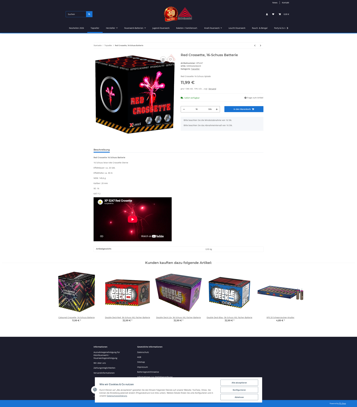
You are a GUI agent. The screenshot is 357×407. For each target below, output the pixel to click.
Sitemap (141, 362)
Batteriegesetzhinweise (148, 372)
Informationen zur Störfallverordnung (155, 377)
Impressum (142, 367)
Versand (212, 88)
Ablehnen (239, 397)
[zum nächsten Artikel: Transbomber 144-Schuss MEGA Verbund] (260, 45)
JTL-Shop (342, 403)
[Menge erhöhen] (217, 109)
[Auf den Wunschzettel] (170, 59)
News (275, 2)
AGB (139, 357)
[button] (267, 14)
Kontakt (285, 2)
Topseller (195, 69)
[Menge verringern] (184, 109)
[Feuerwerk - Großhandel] (178, 14)
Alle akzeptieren (239, 382)
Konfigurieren (239, 390)
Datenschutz (143, 352)
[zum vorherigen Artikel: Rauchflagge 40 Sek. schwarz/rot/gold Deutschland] (255, 45)
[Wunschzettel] (273, 14)
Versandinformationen (104, 373)
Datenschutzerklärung (117, 396)
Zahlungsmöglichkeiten (104, 368)
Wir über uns (100, 363)
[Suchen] (89, 14)
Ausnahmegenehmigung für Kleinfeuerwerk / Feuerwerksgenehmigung (107, 355)
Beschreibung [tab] (102, 149)
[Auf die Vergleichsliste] (163, 59)
